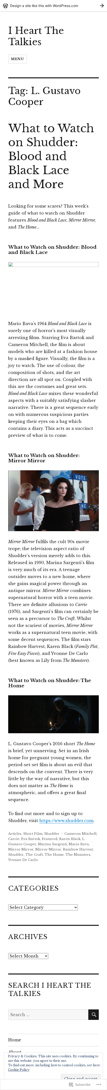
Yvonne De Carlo (23, 860)
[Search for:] (48, 1014)
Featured (49, 839)
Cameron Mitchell (80, 834)
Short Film (32, 834)
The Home (54, 854)
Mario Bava (79, 844)
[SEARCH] (93, 1014)
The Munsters (77, 854)
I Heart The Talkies (36, 36)
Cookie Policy (19, 1070)
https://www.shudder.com (66, 820)
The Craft (34, 854)
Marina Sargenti (52, 844)
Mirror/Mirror (48, 849)
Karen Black (69, 839)
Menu (17, 59)
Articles (14, 834)
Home (14, 1039)
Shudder (51, 834)
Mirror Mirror (21, 849)
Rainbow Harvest (78, 849)
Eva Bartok (30, 839)
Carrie (13, 839)
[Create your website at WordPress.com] (53, 5)
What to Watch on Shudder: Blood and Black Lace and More (51, 156)
